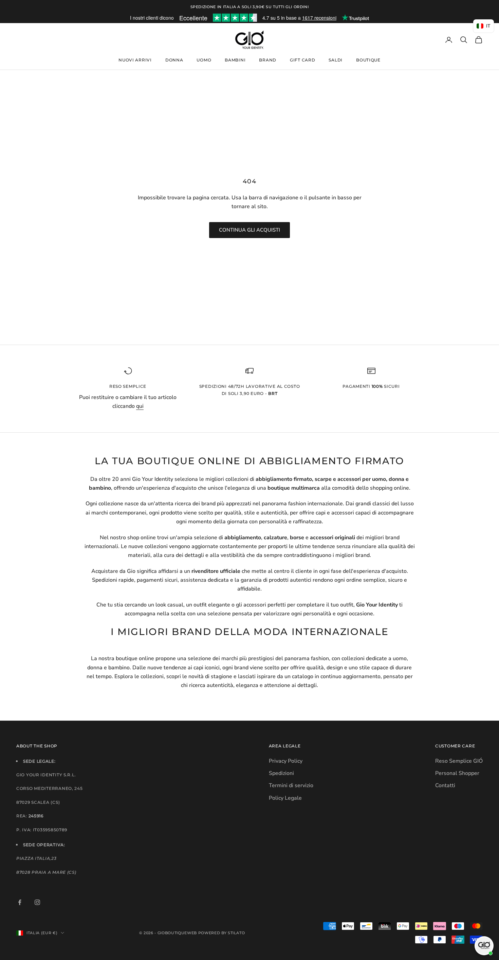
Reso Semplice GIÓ (459, 761)
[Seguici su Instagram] (37, 902)
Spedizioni (281, 773)
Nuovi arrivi (135, 59)
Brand (267, 59)
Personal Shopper (457, 773)
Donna (174, 59)
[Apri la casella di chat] (484, 945)
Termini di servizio (291, 785)
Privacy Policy (285, 761)
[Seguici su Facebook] (19, 902)
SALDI (336, 59)
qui (140, 406)
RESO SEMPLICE (127, 386)
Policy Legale (285, 798)
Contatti (445, 785)
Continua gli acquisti (249, 230)
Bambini (235, 59)
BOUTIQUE (368, 59)
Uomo (204, 59)
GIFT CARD (302, 59)
